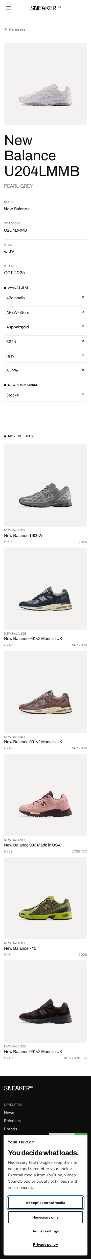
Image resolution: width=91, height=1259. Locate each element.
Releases (12, 1120)
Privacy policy (45, 1244)
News (9, 1112)
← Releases (15, 29)
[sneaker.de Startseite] (45, 8)
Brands (10, 1129)
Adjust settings (46, 1231)
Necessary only (45, 1217)
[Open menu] (8, 8)
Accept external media (45, 1202)
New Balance (17, 209)
